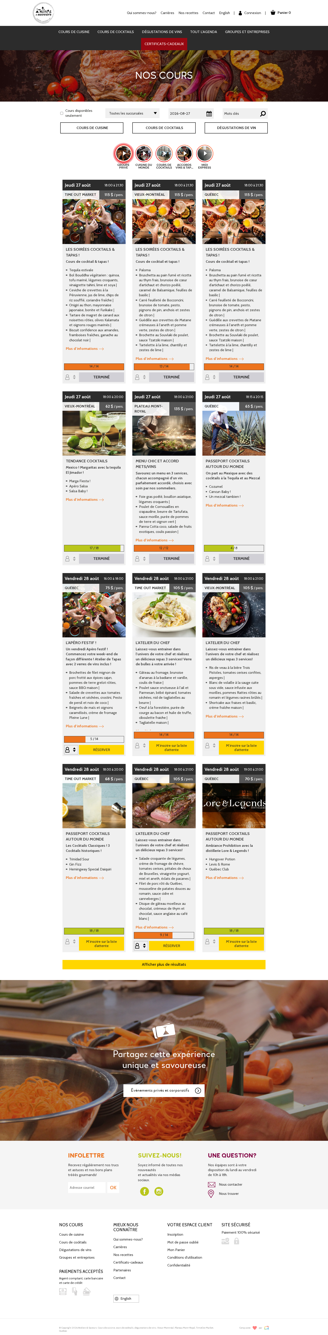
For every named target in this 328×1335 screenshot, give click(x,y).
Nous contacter (230, 1184)
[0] (71, 377)
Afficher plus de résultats (164, 964)
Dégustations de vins (162, 32)
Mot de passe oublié (183, 1242)
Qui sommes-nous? (128, 1239)
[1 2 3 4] (211, 559)
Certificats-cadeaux (164, 44)
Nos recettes (123, 1255)
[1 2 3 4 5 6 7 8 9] (71, 750)
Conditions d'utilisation (184, 1257)
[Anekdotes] (266, 1328)
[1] (141, 377)
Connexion (252, 13)
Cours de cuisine (73, 32)
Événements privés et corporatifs (160, 1090)
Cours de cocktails (116, 32)
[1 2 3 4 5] (141, 946)
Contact (209, 13)
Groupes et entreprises (247, 32)
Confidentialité (178, 1265)
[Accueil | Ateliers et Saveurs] (45, 12)
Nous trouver (228, 1193)
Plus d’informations (82, 348)
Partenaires (122, 1270)
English (224, 13)
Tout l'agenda (203, 32)
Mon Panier (176, 1250)
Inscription (175, 1234)
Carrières (167, 13)
